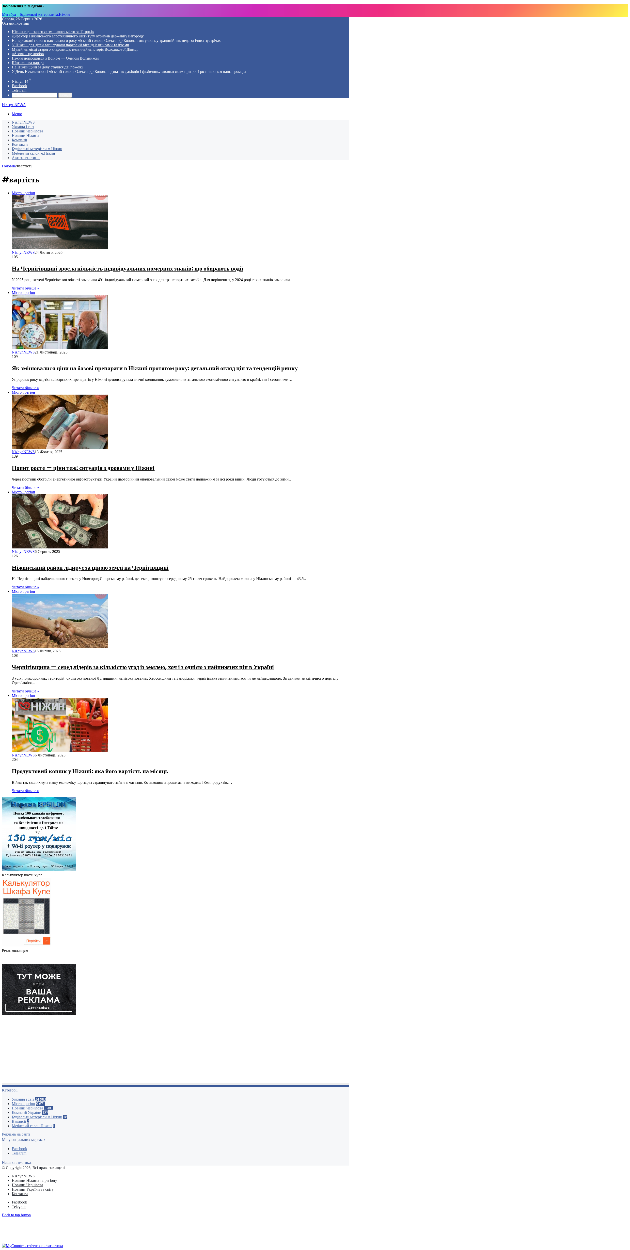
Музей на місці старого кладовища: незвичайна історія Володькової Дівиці (75, 49)
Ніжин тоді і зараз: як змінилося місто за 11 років (53, 32)
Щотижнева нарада (28, 63)
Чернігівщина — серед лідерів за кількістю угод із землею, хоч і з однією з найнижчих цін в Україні (143, 667)
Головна (9, 166)
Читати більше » (25, 288)
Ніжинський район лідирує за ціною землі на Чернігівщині (90, 567)
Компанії (19, 140)
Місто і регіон (23, 1104)
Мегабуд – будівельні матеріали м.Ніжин (36, 14)
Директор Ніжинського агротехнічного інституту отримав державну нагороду (78, 36)
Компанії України (26, 1112)
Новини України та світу (33, 1189)
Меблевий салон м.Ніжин (33, 153)
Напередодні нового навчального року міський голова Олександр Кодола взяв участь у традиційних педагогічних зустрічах (116, 40)
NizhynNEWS (23, 122)
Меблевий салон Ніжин (32, 1126)
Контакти (20, 144)
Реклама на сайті (16, 1134)
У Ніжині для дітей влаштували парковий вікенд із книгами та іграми (70, 45)
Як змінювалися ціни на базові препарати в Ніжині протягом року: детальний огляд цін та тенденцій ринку (155, 368)
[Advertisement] (149, 1050)
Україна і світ (23, 127)
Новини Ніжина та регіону (34, 1180)
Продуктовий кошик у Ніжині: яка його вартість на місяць (90, 771)
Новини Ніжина (25, 135)
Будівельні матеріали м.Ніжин (37, 149)
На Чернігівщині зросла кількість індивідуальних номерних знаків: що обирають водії (127, 268)
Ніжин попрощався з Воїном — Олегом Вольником (55, 58)
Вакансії (19, 1121)
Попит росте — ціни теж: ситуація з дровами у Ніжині (83, 468)
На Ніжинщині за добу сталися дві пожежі (47, 67)
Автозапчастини (26, 158)
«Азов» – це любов (28, 54)
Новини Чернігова (27, 131)
